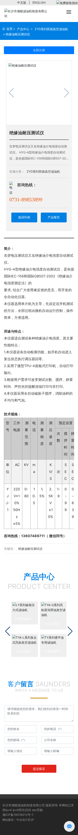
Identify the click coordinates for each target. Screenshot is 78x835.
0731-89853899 (25, 199)
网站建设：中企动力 (15, 819)
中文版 (21, 2)
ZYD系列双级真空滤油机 (51, 29)
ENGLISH (39, 2)
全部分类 (39, 50)
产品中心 (23, 29)
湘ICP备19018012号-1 (17, 814)
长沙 (31, 819)
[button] (8, 631)
